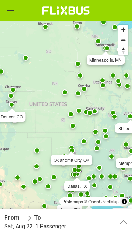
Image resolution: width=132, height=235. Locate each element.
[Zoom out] (123, 40)
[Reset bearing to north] (123, 50)
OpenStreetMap (103, 201)
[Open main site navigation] (10, 10)
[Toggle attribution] (124, 201)
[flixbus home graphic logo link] (66, 10)
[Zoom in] (123, 30)
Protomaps (72, 201)
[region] (66, 117)
